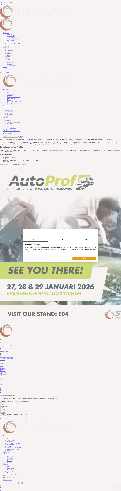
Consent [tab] (35, 239)
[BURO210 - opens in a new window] (90, 233)
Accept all (84, 258)
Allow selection (59, 258)
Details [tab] (86, 239)
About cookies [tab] (60, 239)
